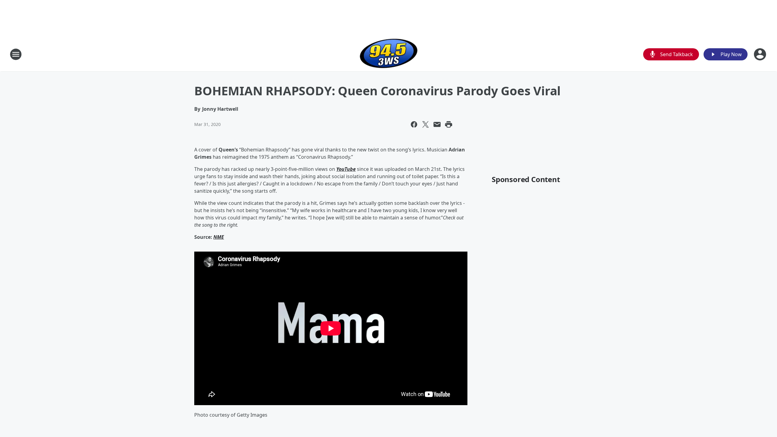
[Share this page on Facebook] (414, 124)
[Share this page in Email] (437, 124)
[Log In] (760, 54)
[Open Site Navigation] (16, 54)
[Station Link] (388, 54)
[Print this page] (448, 124)
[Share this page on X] (425, 124)
